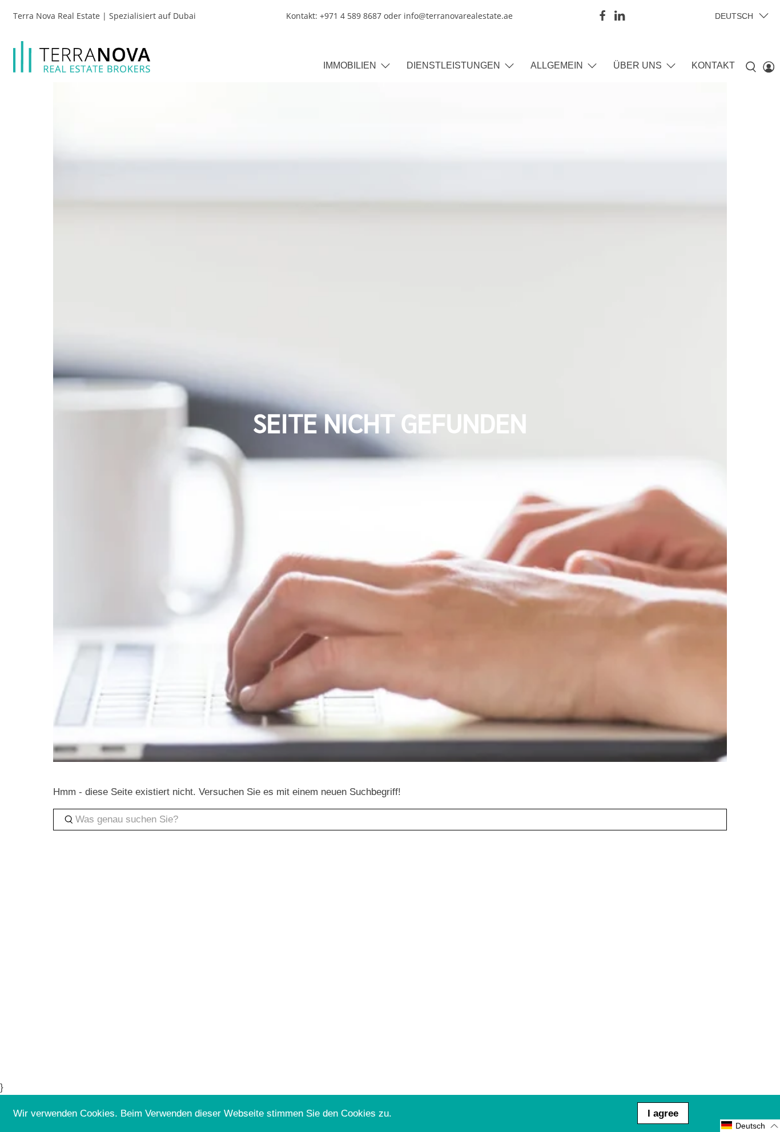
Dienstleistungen (453, 65)
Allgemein (556, 65)
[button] (750, 1125)
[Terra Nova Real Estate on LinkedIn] (619, 15)
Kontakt (713, 65)
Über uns (637, 65)
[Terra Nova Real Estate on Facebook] (602, 15)
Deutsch (734, 16)
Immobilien (349, 65)
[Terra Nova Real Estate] (81, 57)
